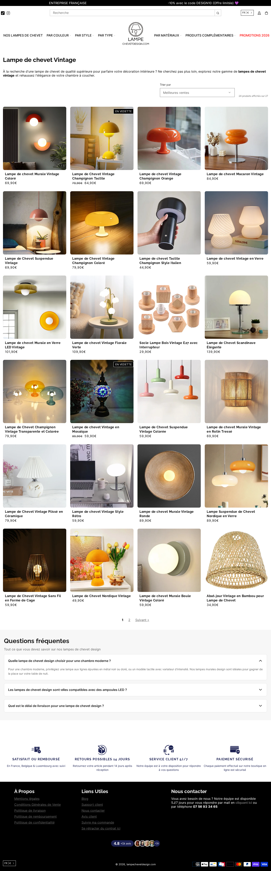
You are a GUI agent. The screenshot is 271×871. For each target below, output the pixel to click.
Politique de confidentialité (34, 822)
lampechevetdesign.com (141, 864)
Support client (92, 805)
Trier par (165, 84)
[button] (2, 3)
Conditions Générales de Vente (37, 805)
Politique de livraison (30, 810)
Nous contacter (93, 810)
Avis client (89, 816)
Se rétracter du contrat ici (101, 828)
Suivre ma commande (98, 822)
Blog (85, 799)
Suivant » (142, 620)
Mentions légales (26, 799)
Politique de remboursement (35, 816)
